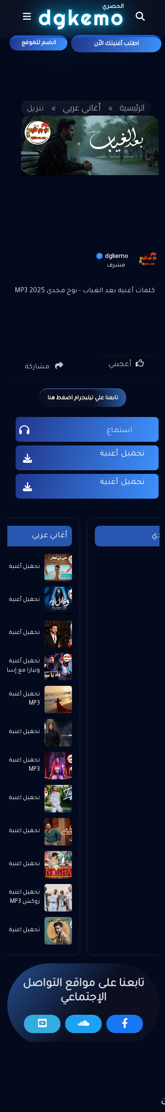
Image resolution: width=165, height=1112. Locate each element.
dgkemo (116, 256)
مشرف (116, 265)
